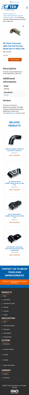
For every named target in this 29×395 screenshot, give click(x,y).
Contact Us (6, 377)
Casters (5, 314)
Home (5, 13)
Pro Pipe (5, 354)
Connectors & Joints (9, 303)
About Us (6, 374)
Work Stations (7, 333)
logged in (13, 113)
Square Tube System (9, 365)
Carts (4, 322)
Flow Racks (6, 329)
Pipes (4, 296)
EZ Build (6, 95)
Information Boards (9, 325)
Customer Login (15, 2)
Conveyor (6, 311)
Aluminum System (8, 349)
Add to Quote (15, 59)
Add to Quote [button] (14, 155)
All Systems (6, 344)
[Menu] (27, 8)
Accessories (6, 299)
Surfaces (5, 307)
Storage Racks (7, 337)
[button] (23, 26)
